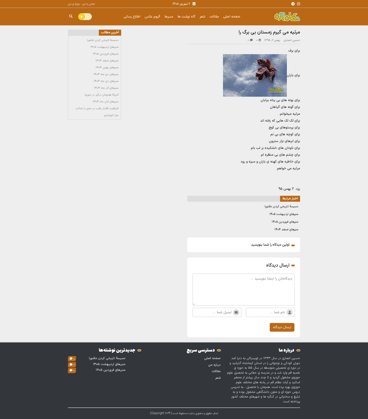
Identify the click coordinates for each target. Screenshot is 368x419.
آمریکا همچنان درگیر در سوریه (102, 95)
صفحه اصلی (231, 16)
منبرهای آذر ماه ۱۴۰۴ (106, 88)
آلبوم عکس (152, 16)
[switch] (85, 16)
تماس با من (88, 4)
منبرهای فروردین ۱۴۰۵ (285, 222)
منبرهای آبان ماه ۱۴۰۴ (106, 102)
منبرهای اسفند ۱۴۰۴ (286, 229)
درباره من (214, 364)
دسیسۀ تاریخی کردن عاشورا (281, 206)
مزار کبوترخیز (111, 115)
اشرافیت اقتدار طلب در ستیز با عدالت (97, 108)
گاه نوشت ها (186, 16)
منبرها (168, 16)
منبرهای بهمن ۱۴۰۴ (107, 67)
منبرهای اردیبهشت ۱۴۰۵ (283, 214)
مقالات (214, 16)
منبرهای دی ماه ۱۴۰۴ (106, 74)
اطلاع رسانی (132, 16)
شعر (202, 16)
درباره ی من (74, 4)
